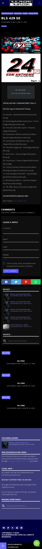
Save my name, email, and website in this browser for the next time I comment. (21, 263)
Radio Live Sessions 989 (20, 302)
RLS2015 (25, 13)
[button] (36, 543)
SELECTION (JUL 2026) (19, 325)
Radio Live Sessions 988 (20, 309)
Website (6, 255)
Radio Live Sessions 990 (20, 294)
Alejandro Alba (20, 201)
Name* (5, 239)
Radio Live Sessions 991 (19, 443)
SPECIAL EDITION (33, 13)
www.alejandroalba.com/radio (18, 461)
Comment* (7, 228)
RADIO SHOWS (17, 13)
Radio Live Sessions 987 (20, 317)
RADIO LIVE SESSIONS (7, 13)
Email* (5, 247)
